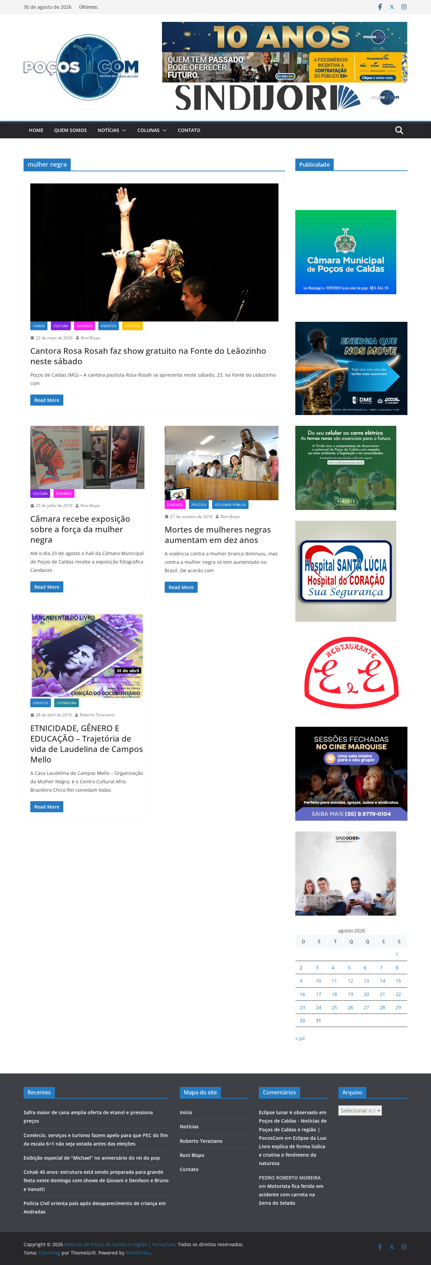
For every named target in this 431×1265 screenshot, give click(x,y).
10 (318, 981)
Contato (189, 130)
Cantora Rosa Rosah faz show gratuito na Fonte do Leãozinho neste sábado (148, 356)
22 (398, 994)
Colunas (148, 130)
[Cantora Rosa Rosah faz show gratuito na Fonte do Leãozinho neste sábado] (154, 252)
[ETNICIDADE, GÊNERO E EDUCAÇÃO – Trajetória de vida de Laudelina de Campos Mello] (87, 655)
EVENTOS (108, 325)
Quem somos (70, 130)
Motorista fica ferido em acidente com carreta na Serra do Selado (291, 1194)
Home (36, 130)
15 (398, 981)
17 (318, 994)
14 (382, 981)
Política (199, 504)
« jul (300, 1038)
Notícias (108, 130)
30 (302, 1020)
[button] (123, 130)
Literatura (66, 702)
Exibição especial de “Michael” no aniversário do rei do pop (92, 1158)
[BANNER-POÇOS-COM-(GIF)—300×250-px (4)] (345, 214)
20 (366, 994)
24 (318, 1007)
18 (334, 994)
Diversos (84, 325)
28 (382, 1007)
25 (334, 1007)
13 (366, 981)
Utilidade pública (230, 504)
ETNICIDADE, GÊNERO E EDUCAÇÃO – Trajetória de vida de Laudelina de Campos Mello (86, 743)
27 (366, 1007)
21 (382, 994)
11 (334, 981)
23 (302, 1007)
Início (186, 1112)
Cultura (61, 325)
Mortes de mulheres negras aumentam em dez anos (218, 534)
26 (350, 1007)
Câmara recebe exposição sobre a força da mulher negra (80, 529)
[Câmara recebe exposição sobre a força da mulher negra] (87, 457)
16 (302, 994)
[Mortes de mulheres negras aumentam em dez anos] (222, 463)
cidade (39, 325)
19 (350, 994)
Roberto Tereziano (97, 715)
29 (398, 1007)
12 (350, 981)
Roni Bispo (90, 338)
